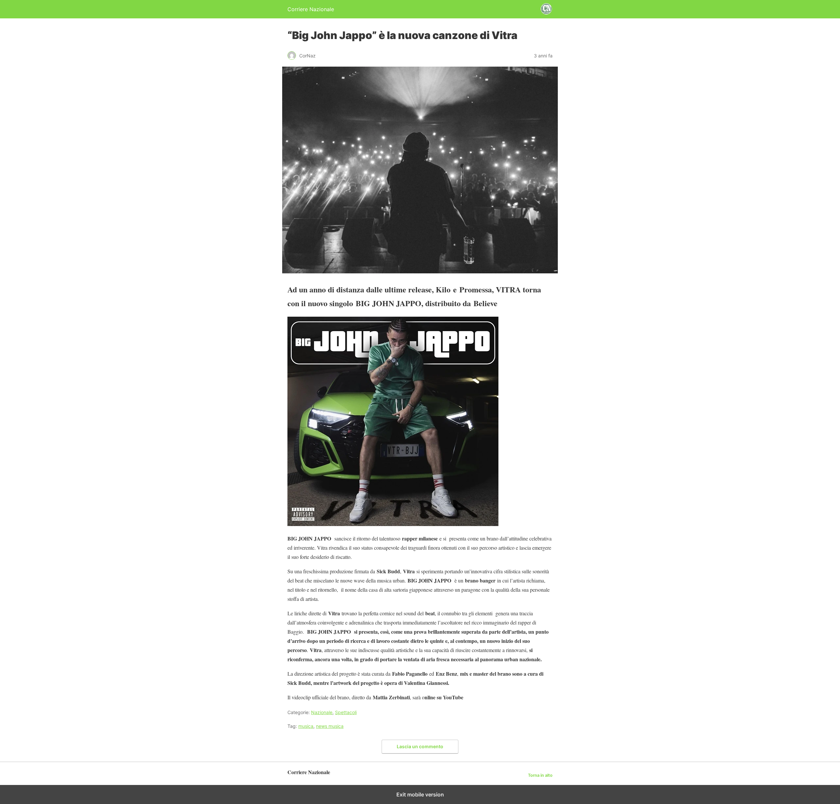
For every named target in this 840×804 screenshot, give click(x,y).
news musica (330, 726)
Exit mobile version (420, 794)
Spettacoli (346, 712)
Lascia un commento (420, 746)
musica (305, 726)
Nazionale (321, 712)
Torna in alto (540, 775)
